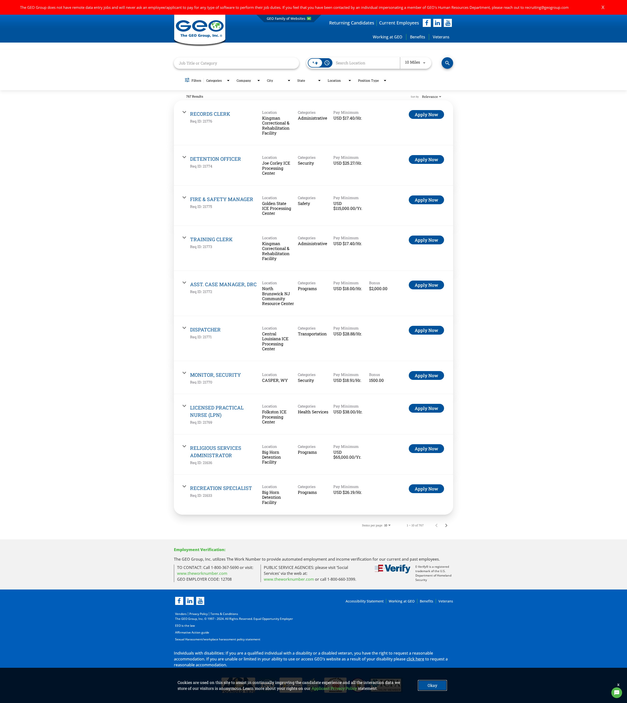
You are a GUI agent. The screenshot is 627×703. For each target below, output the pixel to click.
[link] (313, 123)
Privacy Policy (198, 614)
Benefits (417, 37)
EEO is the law (185, 626)
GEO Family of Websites (286, 18)
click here (415, 659)
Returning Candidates (351, 23)
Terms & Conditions (224, 614)
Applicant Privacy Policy (334, 688)
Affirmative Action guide (192, 632)
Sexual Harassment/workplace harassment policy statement (217, 639)
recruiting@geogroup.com (547, 7)
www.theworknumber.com (202, 573)
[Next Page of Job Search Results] (446, 525)
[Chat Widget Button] (616, 692)
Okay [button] (432, 685)
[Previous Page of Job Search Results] (436, 525)
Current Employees (399, 23)
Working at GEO (387, 37)
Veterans (441, 37)
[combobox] (236, 63)
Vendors (181, 614)
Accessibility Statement (365, 601)
